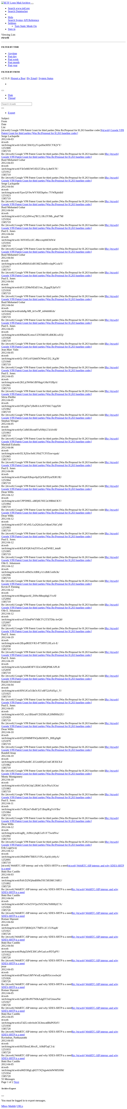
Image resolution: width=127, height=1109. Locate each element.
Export (11, 112)
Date (10, 95)
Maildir (12, 1106)
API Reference (31, 20)
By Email (32, 78)
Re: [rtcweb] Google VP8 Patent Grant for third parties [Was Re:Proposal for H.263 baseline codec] (60, 155)
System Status (46, 78)
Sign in (11, 29)
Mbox (4, 1106)
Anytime (12, 53)
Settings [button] (12, 23)
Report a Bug (18, 78)
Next (16, 1082)
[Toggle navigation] (32, 3)
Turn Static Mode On (26, 26)
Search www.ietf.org (19, 8)
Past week (13, 59)
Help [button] (10, 17)
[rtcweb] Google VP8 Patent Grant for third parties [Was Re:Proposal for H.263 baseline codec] (62, 132)
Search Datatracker (18, 11)
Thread (11, 98)
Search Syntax (15, 20)
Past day (12, 56)
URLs (20, 1106)
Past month (14, 62)
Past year (12, 65)
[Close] (2, 1095)
